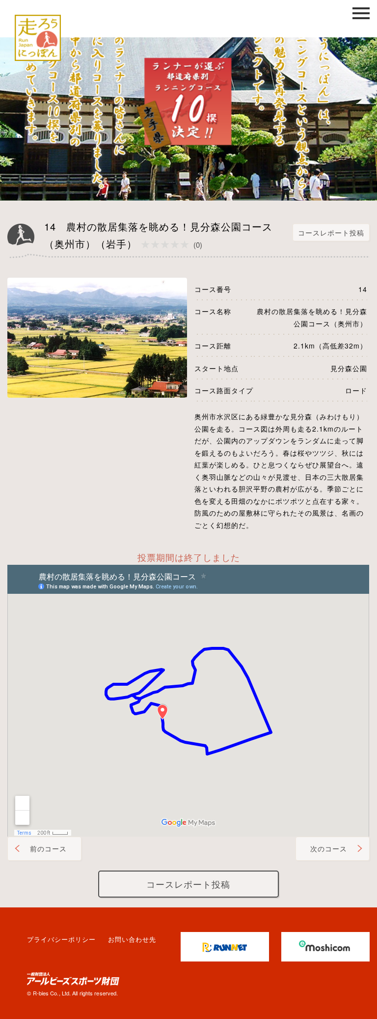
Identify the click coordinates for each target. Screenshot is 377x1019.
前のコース (48, 848)
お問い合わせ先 (132, 939)
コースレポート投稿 (331, 232)
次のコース (328, 848)
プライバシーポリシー (61, 939)
